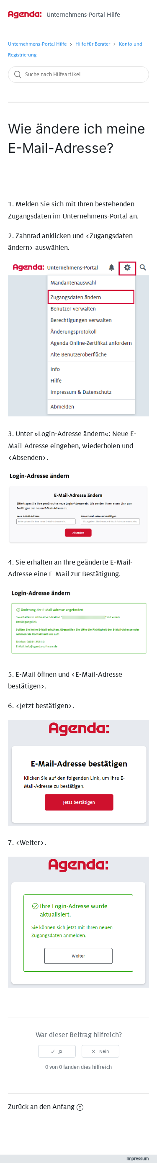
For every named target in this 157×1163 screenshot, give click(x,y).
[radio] (57, 1051)
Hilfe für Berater (92, 44)
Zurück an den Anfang (41, 1107)
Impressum (137, 1158)
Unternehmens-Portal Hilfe (37, 44)
